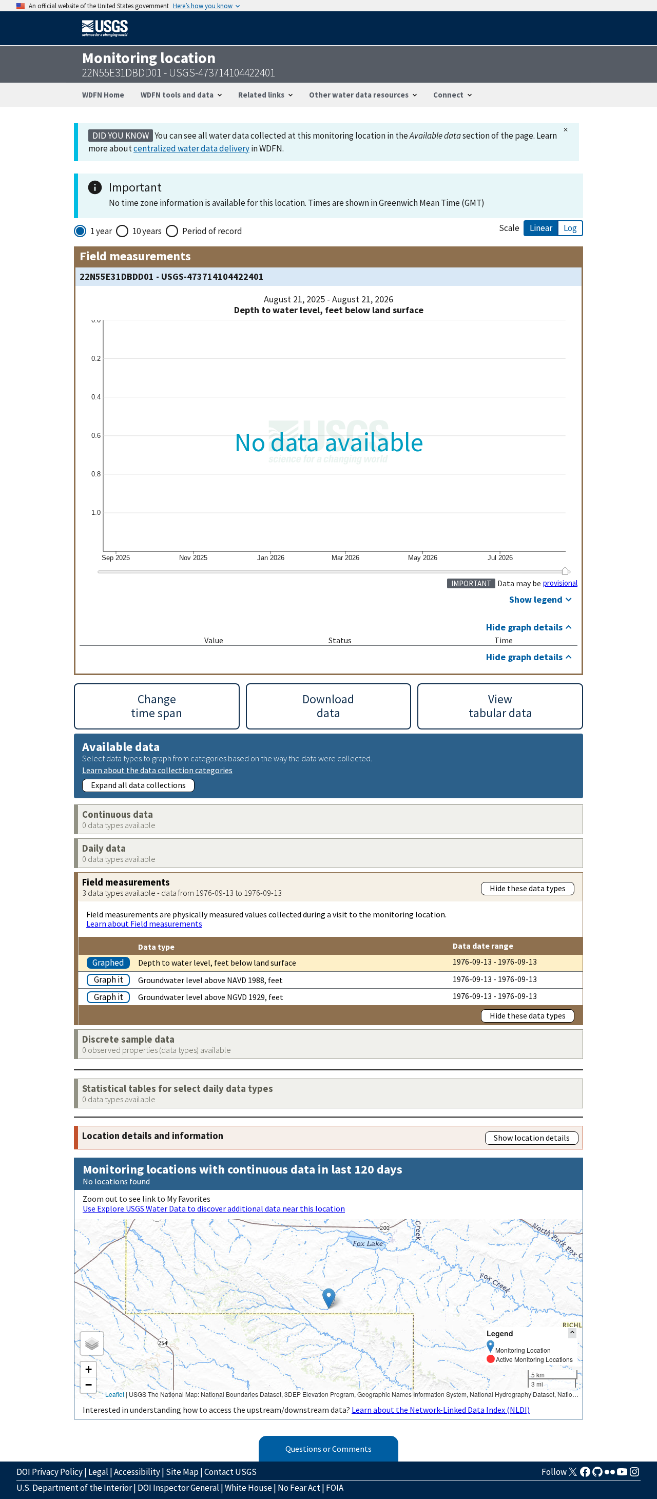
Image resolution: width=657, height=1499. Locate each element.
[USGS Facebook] (585, 1475)
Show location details (532, 1137)
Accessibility (137, 1471)
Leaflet (114, 1394)
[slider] (565, 570)
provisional (560, 583)
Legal (98, 1471)
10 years (147, 231)
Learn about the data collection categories (157, 770)
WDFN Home (103, 95)
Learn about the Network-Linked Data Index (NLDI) (441, 1410)
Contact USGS (230, 1471)
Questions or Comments (328, 1449)
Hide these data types (528, 888)
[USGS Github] (597, 1475)
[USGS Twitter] (573, 1475)
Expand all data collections (138, 785)
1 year (101, 231)
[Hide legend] (572, 1333)
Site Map (182, 1471)
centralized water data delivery (191, 148)
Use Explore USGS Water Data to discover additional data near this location (214, 1208)
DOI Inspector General (178, 1487)
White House (248, 1487)
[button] (328, 1298)
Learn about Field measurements (144, 923)
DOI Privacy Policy (49, 1471)
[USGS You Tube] (622, 1475)
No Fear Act (299, 1487)
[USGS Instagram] (634, 1475)
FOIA (334, 1487)
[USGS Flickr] (610, 1475)
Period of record (212, 231)
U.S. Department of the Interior (74, 1487)
